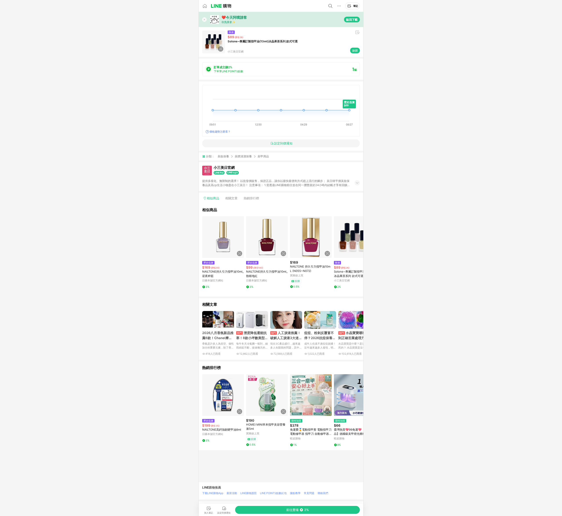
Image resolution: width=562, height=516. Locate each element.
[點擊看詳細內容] (223, 237)
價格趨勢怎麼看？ (220, 131)
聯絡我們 (323, 493)
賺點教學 (295, 493)
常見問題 (309, 493)
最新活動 (232, 493)
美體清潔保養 (243, 156)
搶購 (355, 50)
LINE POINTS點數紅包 (273, 493)
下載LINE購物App (212, 493)
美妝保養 (223, 156)
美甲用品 (263, 156)
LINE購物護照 (248, 493)
